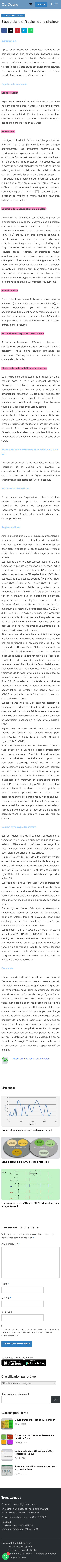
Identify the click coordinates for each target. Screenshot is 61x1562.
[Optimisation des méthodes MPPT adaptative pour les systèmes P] (30, 1184)
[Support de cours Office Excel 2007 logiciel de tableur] (7, 1451)
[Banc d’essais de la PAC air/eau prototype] (30, 1147)
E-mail (6, 1298)
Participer (41, 4)
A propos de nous (17, 1557)
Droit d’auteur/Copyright (20, 1546)
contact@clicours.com (25, 1504)
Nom (5, 1284)
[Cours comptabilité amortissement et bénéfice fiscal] (7, 1435)
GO (55, 1399)
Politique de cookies (45, 1553)
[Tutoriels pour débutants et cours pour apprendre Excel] (7, 1466)
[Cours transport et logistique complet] (7, 1420)
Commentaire (10, 1244)
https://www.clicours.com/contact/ (20, 1512)
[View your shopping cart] (30, 5)
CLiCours (9, 4)
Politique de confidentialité (22, 1550)
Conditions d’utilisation (20, 1553)
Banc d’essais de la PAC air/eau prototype (25, 1161)
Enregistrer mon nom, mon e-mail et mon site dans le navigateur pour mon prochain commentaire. (30, 1332)
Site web (6, 1312)
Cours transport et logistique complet (35, 1419)
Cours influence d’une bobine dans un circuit (26, 1130)
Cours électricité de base (13, 15)
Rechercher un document (15, 1394)
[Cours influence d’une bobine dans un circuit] (30, 1111)
